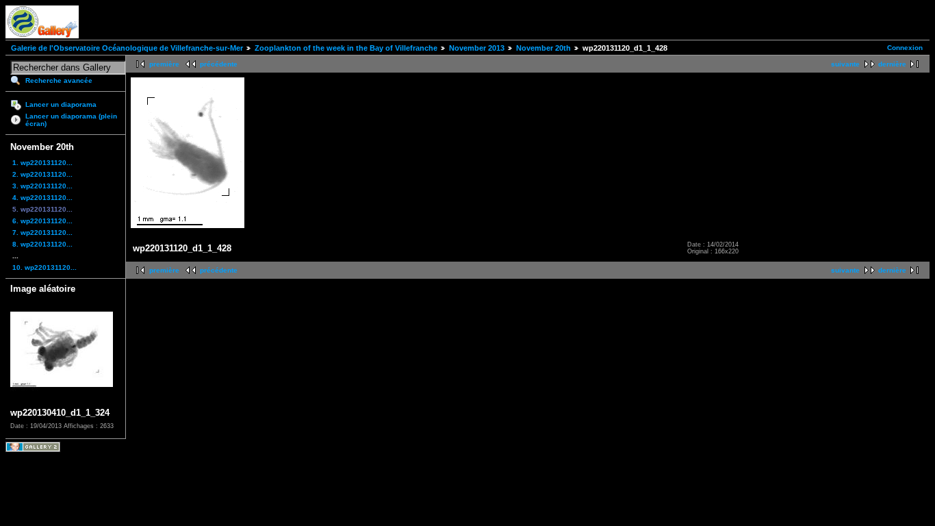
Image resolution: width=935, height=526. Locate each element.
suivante (845, 64)
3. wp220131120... (42, 186)
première (164, 64)
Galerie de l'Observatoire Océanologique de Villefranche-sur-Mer (127, 48)
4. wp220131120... (42, 197)
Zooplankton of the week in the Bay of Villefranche (346, 48)
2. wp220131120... (42, 174)
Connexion (905, 47)
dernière (892, 64)
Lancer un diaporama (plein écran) (71, 119)
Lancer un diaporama (61, 104)
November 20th (543, 48)
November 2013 (476, 48)
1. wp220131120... (42, 162)
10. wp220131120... (44, 267)
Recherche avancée (58, 80)
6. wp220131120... (42, 221)
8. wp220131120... (42, 244)
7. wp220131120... (42, 232)
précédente (219, 64)
